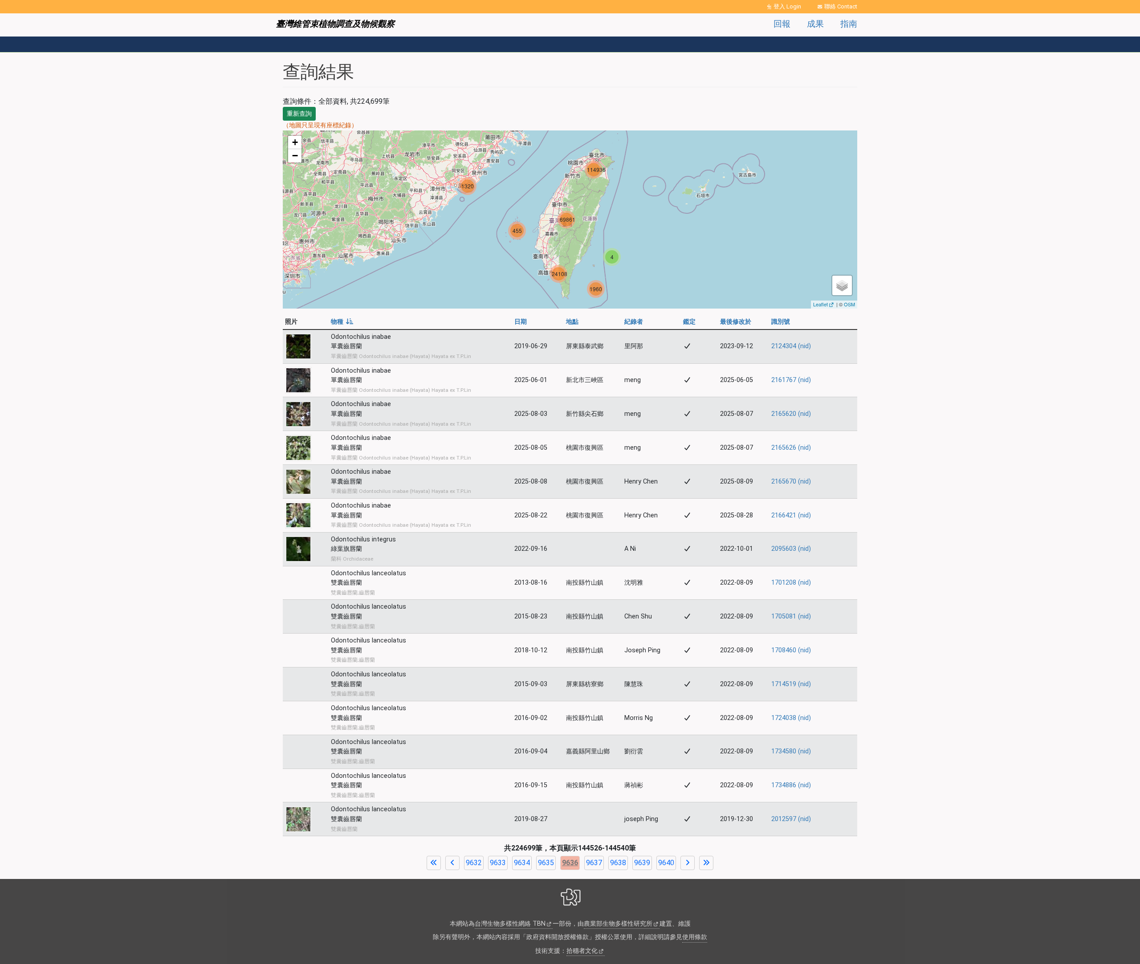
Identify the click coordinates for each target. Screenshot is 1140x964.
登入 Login (787, 6)
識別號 (780, 321)
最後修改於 (735, 321)
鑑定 (689, 321)
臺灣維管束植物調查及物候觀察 (335, 24)
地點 (572, 321)
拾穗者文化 (582, 951)
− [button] (295, 155)
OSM (849, 304)
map (569, 219)
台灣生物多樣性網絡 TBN (510, 923)
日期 (520, 321)
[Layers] (842, 285)
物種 (342, 321)
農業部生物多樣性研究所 (618, 923)
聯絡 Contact (840, 6)
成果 (815, 24)
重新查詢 (299, 113)
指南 (848, 24)
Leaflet (820, 304)
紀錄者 (633, 321)
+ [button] (295, 142)
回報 (782, 24)
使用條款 (694, 937)
